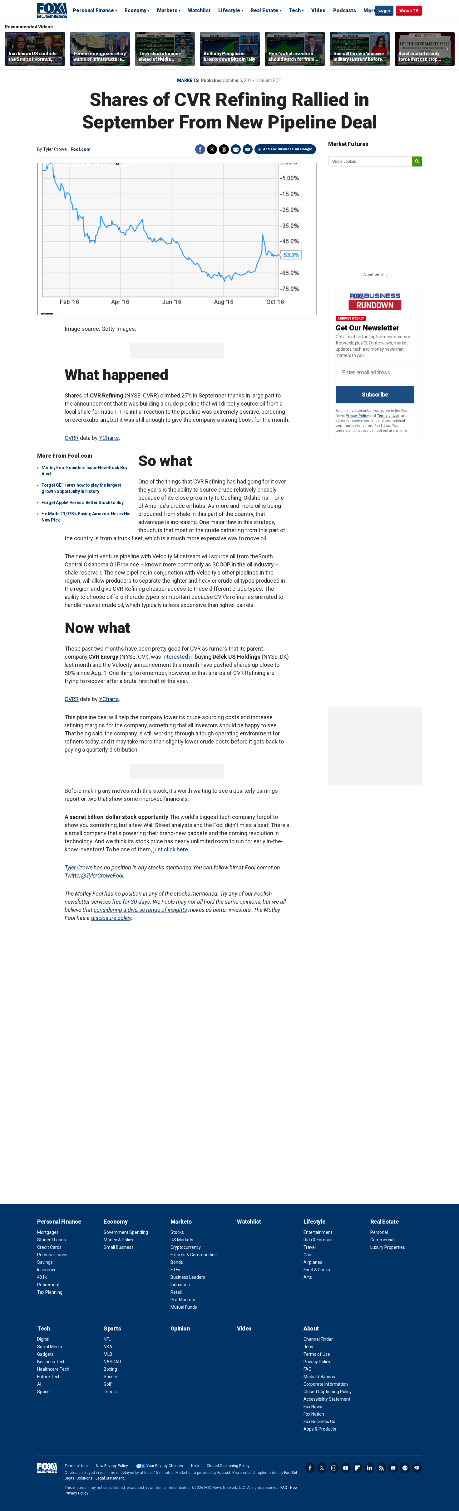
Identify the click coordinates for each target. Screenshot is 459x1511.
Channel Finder (318, 1339)
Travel (310, 1247)
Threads (224, 149)
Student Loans (51, 1239)
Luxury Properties (387, 1247)
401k (42, 1277)
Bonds (176, 1262)
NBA (108, 1346)
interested (175, 656)
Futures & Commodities (193, 1254)
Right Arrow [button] (447, 49)
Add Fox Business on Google (287, 149)
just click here (170, 849)
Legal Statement (110, 1478)
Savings (45, 1262)
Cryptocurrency (185, 1247)
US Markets (181, 1239)
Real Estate (264, 10)
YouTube (346, 1468)
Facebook (200, 149)
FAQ (308, 1369)
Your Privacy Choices (164, 1466)
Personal (379, 1232)
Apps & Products (320, 1429)
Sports (112, 1328)
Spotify (405, 1468)
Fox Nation (314, 1414)
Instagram (334, 1468)
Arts (308, 1277)
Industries (180, 1284)
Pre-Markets (182, 1299)
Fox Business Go (319, 1421)
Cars (308, 1254)
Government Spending (126, 1232)
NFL (107, 1339)
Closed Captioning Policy (328, 1391)
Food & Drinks (317, 1269)
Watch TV (408, 10)
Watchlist (199, 10)
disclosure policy (111, 918)
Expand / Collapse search (369, 11)
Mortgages (48, 1232)
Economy (135, 10)
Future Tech (49, 1376)
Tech (295, 10)
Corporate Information (326, 1384)
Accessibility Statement (327, 1399)
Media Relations (319, 1376)
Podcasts (344, 10)
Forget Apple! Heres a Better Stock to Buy (83, 502)
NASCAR (112, 1361)
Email (248, 149)
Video (318, 10)
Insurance (47, 1269)
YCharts (109, 438)
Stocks (177, 1232)
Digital (43, 1339)
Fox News (313, 1406)
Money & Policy (118, 1239)
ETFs (175, 1269)
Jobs (308, 1346)
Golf (108, 1384)
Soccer (110, 1376)
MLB (108, 1354)
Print (236, 149)
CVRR (72, 438)
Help (195, 1466)
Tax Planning (49, 1292)
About (311, 1328)
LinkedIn (369, 1468)
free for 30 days (131, 901)
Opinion (180, 1328)
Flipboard (358, 1468)
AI (39, 1384)
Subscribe (375, 394)
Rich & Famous (318, 1239)
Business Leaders (187, 1277)
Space (43, 1391)
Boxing (110, 1369)
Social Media (49, 1346)
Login (384, 10)
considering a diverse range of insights (140, 910)
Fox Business (52, 10)
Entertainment (318, 1232)
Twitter (212, 149)
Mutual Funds (183, 1307)
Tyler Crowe (78, 867)
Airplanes (313, 1262)
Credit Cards (49, 1247)
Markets (167, 10)
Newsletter (393, 1468)
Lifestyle (229, 10)
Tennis (110, 1391)
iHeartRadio (417, 1468)
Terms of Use (388, 416)
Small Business (119, 1247)
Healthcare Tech (53, 1369)
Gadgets (45, 1354)
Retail (176, 1292)
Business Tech (51, 1361)
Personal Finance (93, 10)
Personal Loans (52, 1254)
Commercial (382, 1239)
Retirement (48, 1284)
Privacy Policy (357, 416)
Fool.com (81, 149)
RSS (381, 1468)
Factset (223, 1472)
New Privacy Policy (112, 1466)
